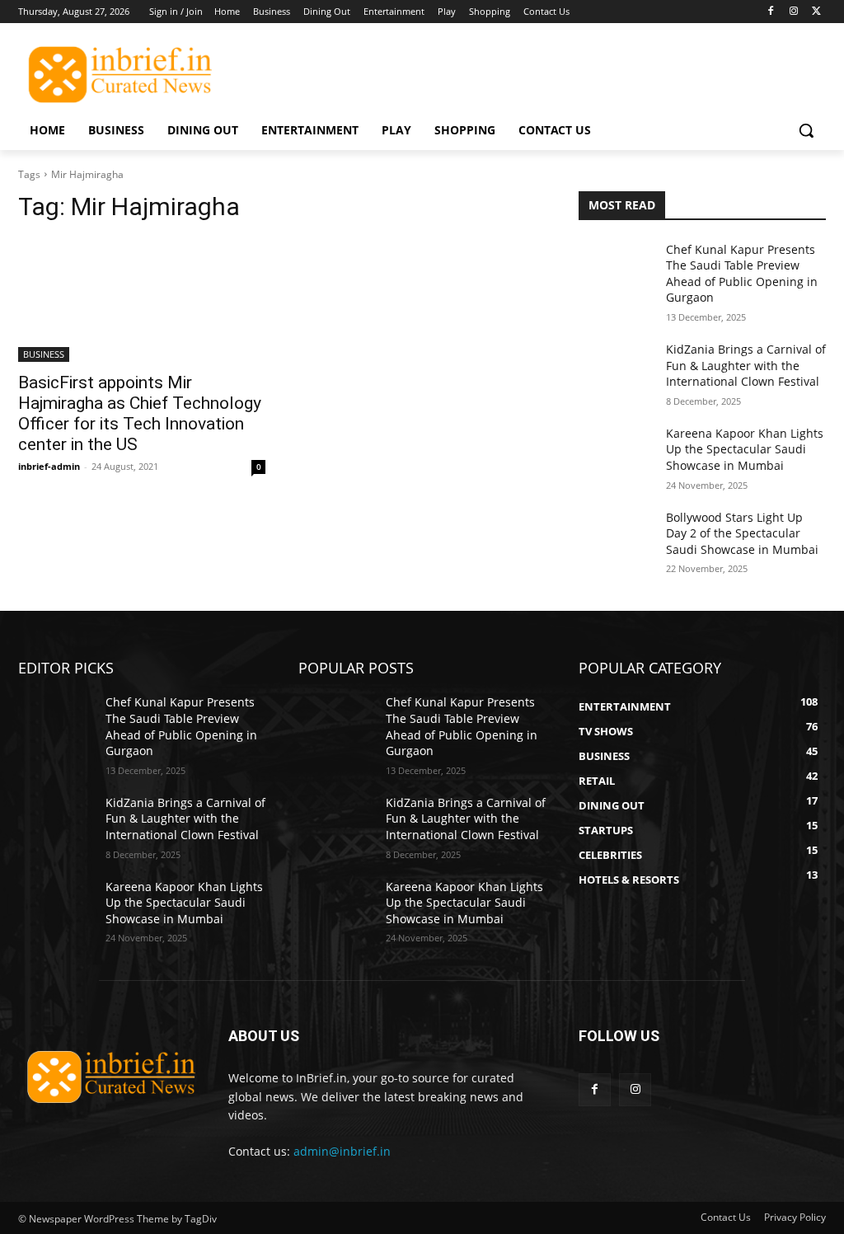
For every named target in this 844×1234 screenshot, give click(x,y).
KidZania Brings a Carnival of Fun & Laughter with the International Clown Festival (746, 365)
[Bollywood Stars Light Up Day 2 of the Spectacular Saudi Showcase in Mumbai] (616, 535)
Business (43, 354)
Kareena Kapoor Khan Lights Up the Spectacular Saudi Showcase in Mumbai (744, 449)
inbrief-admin (49, 466)
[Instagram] (793, 11)
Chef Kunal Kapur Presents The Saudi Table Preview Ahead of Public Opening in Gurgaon (742, 274)
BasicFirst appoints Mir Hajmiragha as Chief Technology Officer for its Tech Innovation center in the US (139, 413)
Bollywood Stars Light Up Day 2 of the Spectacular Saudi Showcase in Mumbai (742, 533)
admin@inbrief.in (342, 1151)
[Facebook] (771, 11)
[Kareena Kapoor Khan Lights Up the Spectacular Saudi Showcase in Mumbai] (616, 451)
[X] (816, 11)
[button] (806, 130)
